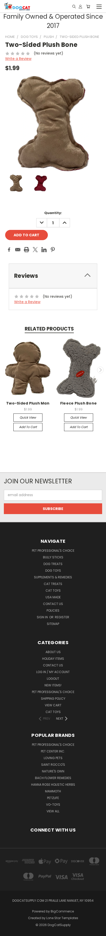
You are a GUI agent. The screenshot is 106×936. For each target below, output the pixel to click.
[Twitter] (35, 249)
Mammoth (53, 791)
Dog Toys (53, 570)
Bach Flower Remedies (53, 778)
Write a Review (18, 58)
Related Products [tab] (49, 328)
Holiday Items (53, 658)
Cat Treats (53, 584)
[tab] (53, 275)
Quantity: (53, 212)
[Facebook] (9, 249)
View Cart (53, 705)
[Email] (17, 249)
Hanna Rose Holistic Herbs (53, 784)
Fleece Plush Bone (78, 403)
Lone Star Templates (62, 918)
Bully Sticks (53, 557)
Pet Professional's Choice (53, 550)
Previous (6, 370)
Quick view (28, 417)
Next (100, 370)
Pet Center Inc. (53, 751)
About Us (53, 652)
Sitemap (53, 624)
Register (62, 617)
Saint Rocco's (53, 764)
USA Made (53, 597)
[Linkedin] (44, 249)
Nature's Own (53, 771)
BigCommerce (62, 911)
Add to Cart (28, 427)
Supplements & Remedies (53, 577)
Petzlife (53, 798)
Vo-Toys (53, 804)
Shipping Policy (53, 698)
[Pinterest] (52, 249)
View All (53, 811)
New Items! (53, 685)
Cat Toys (53, 590)
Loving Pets (53, 758)
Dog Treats (53, 564)
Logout (53, 678)
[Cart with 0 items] (88, 6)
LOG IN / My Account (53, 672)
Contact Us (53, 604)
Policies (53, 610)
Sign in (43, 617)
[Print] (26, 249)
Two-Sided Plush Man (27, 403)
